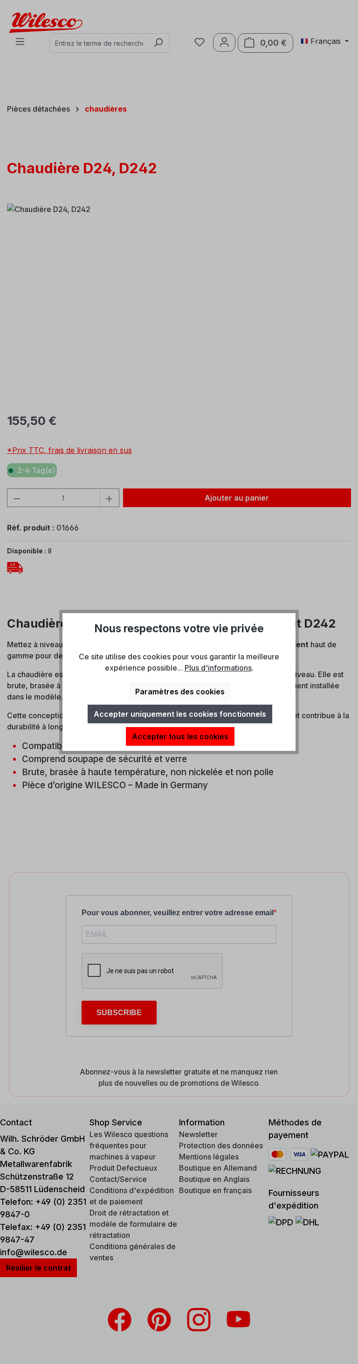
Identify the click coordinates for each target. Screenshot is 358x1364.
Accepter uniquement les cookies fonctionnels (180, 714)
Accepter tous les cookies (180, 736)
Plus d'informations (218, 667)
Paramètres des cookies (180, 691)
